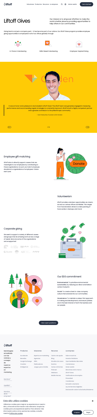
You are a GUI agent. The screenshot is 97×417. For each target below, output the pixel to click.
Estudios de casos (57, 361)
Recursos (46, 4)
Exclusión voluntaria (72, 384)
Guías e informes (57, 367)
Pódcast (54, 370)
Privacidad (69, 378)
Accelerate (24, 356)
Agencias (37, 358)
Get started (86, 4)
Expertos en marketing (41, 356)
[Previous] (9, 127)
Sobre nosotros (71, 356)
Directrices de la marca (73, 370)
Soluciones (30, 4)
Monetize (23, 358)
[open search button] (62, 4)
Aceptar (77, 412)
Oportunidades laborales (74, 361)
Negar (88, 412)
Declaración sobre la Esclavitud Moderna (79, 390)
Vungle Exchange (26, 361)
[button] (93, 401)
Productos (38, 4)
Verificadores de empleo (74, 375)
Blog (52, 358)
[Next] (87, 127)
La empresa (54, 4)
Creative (23, 364)
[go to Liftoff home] (8, 4)
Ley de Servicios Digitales (74, 387)
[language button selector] (65, 4)
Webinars (54, 373)
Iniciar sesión (72, 4)
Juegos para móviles (41, 367)
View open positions (48, 323)
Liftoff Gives (70, 373)
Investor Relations (72, 358)
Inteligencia (24, 367)
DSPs (35, 361)
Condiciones (70, 381)
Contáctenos (70, 364)
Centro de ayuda (57, 356)
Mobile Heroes (56, 375)
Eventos (53, 364)
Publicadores (38, 364)
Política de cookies (16, 413)
